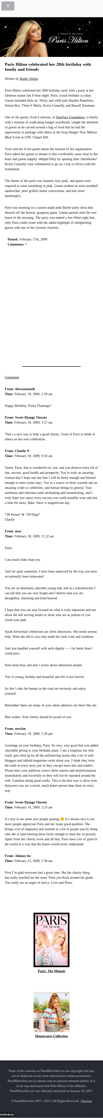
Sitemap (86, 1101)
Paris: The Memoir (51, 971)
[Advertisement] (51, 305)
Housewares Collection (51, 1036)
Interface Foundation (70, 117)
